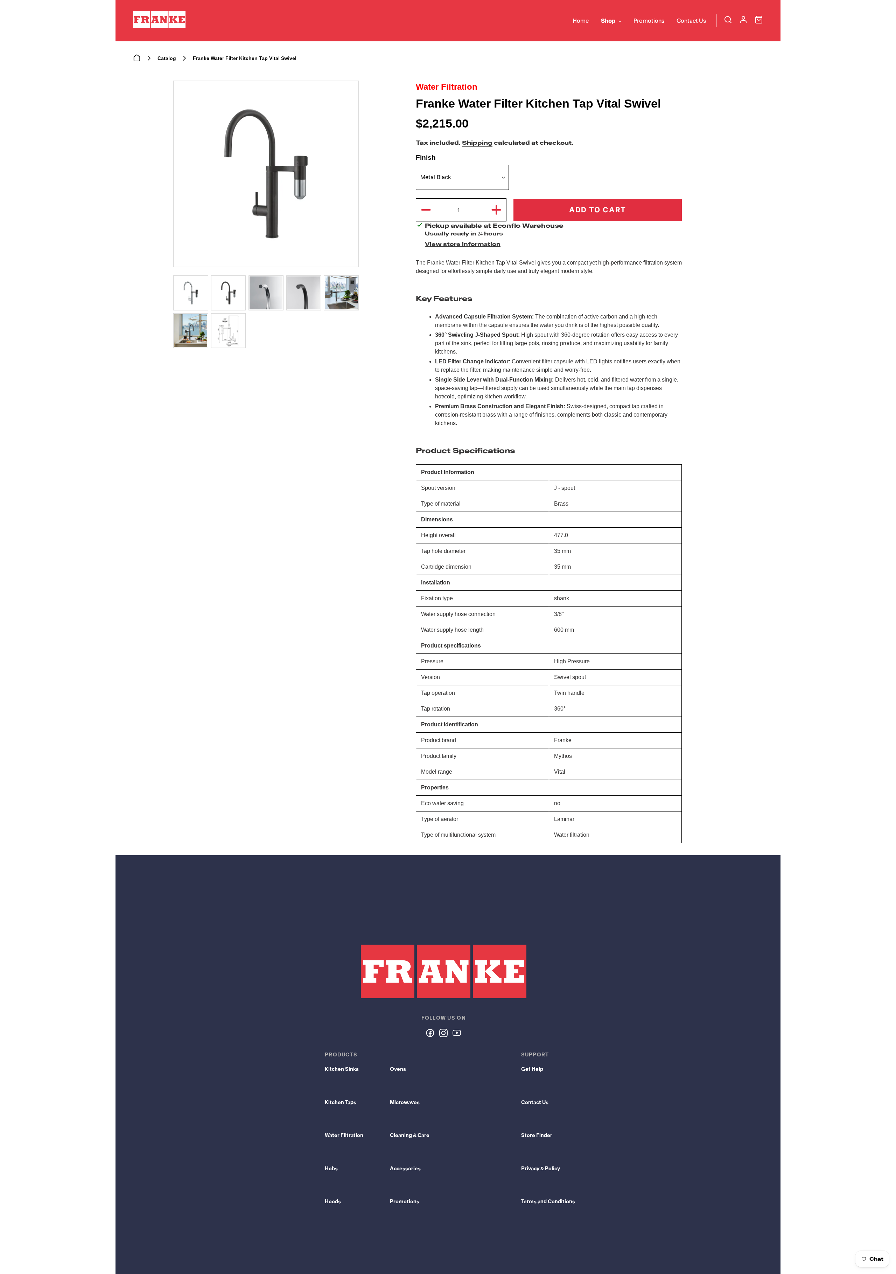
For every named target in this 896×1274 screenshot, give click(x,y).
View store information (462, 244)
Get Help (532, 1069)
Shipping (477, 142)
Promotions (404, 1201)
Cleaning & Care (409, 1135)
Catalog (167, 58)
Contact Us (534, 1102)
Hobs (331, 1168)
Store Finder (536, 1135)
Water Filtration (344, 1135)
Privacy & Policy (540, 1168)
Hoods (333, 1201)
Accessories (405, 1168)
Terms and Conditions (548, 1201)
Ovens (398, 1069)
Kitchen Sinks (342, 1069)
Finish (426, 157)
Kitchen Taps (340, 1102)
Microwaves (405, 1102)
